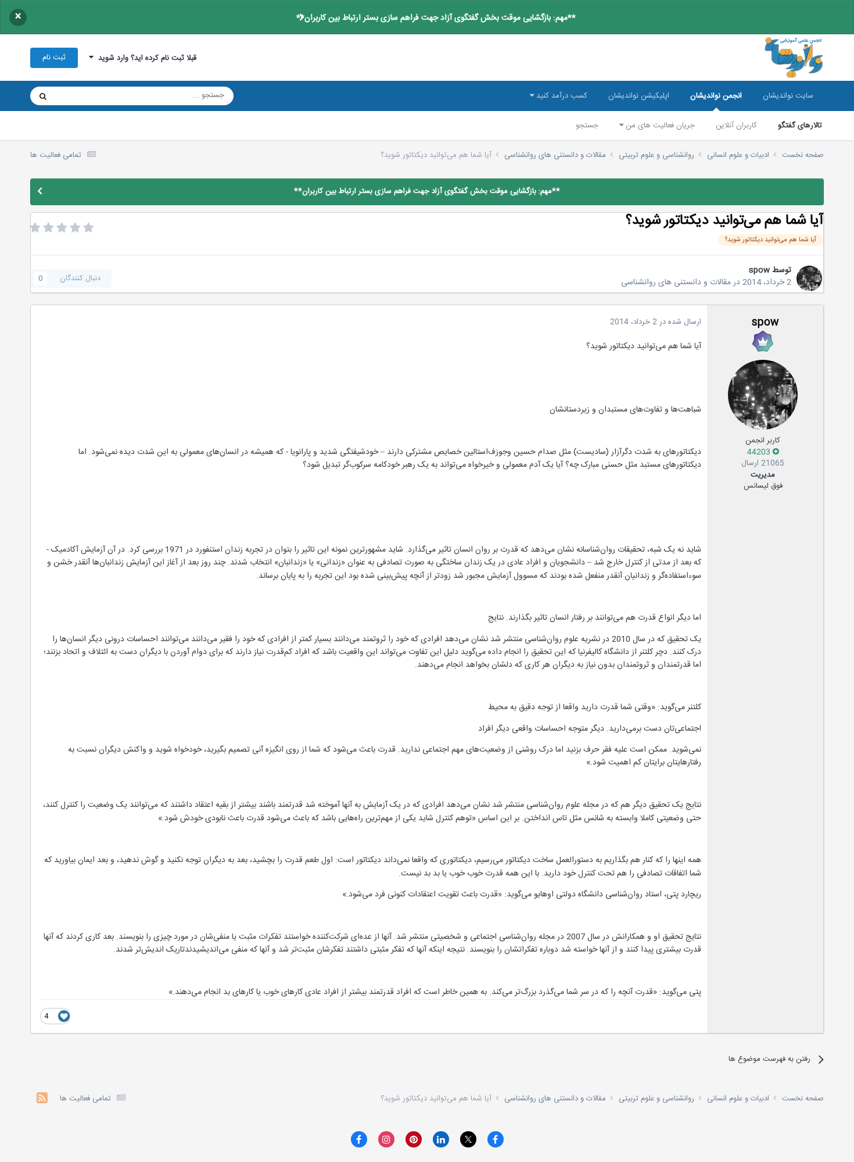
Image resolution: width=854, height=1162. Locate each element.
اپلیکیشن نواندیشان (638, 96)
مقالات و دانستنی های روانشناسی (676, 282)
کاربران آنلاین (736, 125)
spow (759, 270)
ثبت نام (54, 57)
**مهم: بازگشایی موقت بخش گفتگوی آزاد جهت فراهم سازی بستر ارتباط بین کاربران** (436, 18)
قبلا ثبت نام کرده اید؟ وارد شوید (145, 58)
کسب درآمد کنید (560, 96)
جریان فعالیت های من (659, 125)
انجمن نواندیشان (716, 96)
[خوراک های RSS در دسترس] (42, 1099)
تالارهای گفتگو (800, 125)
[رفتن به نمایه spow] (809, 278)
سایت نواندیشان (788, 96)
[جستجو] (43, 96)
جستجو (587, 125)
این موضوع (87, 96)
